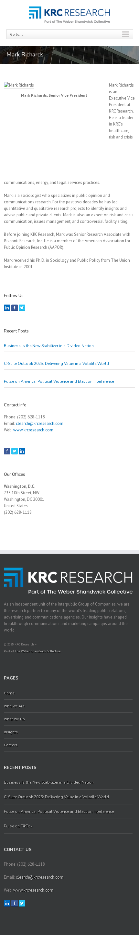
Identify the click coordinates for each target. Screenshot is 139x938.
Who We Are (14, 706)
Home (9, 693)
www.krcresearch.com (33, 430)
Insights (11, 731)
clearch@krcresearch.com (39, 423)
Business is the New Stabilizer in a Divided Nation (49, 345)
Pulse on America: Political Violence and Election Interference (59, 381)
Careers (10, 744)
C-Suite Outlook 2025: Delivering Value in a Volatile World (57, 363)
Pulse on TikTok (18, 826)
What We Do (14, 718)
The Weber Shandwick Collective (37, 651)
